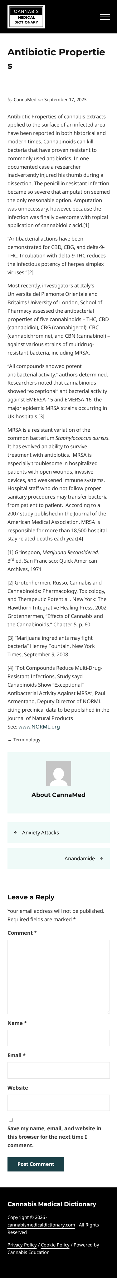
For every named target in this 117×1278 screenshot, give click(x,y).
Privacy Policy (22, 1244)
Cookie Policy (55, 1244)
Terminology (27, 739)
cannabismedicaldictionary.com (41, 1224)
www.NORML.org (39, 726)
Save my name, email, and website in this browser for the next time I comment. (54, 1137)
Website (17, 1087)
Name (17, 1023)
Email (16, 1055)
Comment (22, 932)
